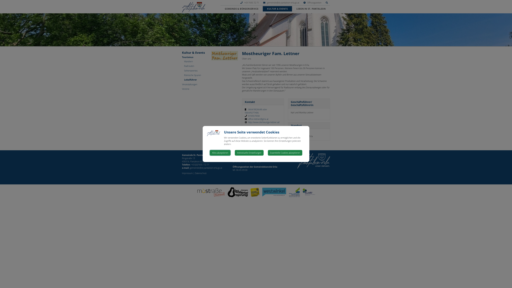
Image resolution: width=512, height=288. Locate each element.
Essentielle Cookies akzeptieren (285, 152)
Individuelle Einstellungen (249, 152)
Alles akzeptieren (220, 152)
